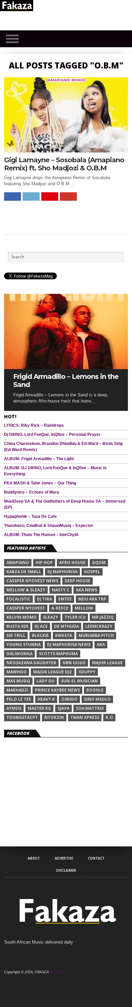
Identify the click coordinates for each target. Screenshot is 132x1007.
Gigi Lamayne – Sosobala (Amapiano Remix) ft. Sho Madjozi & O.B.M (64, 164)
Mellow (84, 608)
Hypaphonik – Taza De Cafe (30, 516)
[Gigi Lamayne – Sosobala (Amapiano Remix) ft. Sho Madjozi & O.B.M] (66, 150)
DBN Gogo (74, 663)
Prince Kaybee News (57, 690)
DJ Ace (41, 626)
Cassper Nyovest (25, 608)
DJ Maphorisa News (68, 644)
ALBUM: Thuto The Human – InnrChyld (41, 534)
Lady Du (45, 681)
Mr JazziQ (103, 617)
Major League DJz (52, 672)
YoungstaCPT (22, 717)
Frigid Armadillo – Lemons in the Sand (65, 380)
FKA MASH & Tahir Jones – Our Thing (40, 483)
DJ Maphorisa (62, 572)
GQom (99, 562)
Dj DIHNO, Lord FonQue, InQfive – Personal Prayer (52, 434)
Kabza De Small (23, 572)
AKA (101, 644)
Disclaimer (66, 870)
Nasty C (60, 590)
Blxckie (40, 635)
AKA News (86, 590)
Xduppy (87, 672)
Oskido (69, 699)
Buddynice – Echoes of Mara (31, 492)
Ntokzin (54, 717)
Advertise (64, 858)
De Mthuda (66, 626)
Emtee (65, 599)
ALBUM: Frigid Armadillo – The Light (39, 458)
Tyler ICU (75, 617)
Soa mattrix (90, 708)
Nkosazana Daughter (31, 663)
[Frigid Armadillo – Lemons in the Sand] (66, 367)
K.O (109, 717)
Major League (107, 663)
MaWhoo (16, 672)
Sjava (63, 708)
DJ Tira (44, 599)
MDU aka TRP (92, 599)
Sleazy (50, 617)
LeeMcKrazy (98, 626)
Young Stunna (23, 644)
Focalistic (18, 599)
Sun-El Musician (79, 681)
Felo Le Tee (18, 699)
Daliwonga (19, 653)
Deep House (77, 581)
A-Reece (59, 608)
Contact (96, 858)
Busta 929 (17, 626)
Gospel (92, 572)
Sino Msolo (97, 699)
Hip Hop (44, 562)
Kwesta (63, 635)
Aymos (13, 708)
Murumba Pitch (96, 635)
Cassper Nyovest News (32, 581)
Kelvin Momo (21, 617)
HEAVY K (46, 699)
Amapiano (17, 562)
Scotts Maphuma (58, 653)
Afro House (72, 562)
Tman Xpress (84, 717)
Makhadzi (17, 690)
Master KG (39, 708)
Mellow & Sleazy (25, 590)
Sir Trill (15, 635)
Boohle (95, 690)
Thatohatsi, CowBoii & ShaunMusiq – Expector (48, 525)
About (34, 858)
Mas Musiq (18, 681)
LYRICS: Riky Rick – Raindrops (34, 425)
